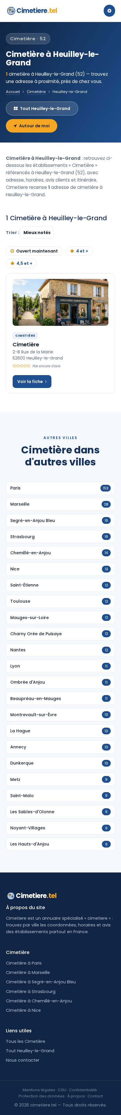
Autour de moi (34, 126)
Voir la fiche (30, 381)
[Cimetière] (60, 302)
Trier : (13, 232)
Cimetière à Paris (24, 963)
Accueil (13, 91)
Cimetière (36, 91)
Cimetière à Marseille (28, 972)
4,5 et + (24, 263)
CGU (62, 1090)
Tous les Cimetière (25, 1041)
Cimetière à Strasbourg (31, 991)
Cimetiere (36, 10)
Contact (95, 1096)
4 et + (82, 251)
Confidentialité (83, 1090)
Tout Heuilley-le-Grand (45, 108)
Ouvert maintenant (37, 251)
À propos (76, 1096)
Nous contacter (22, 1060)
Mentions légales (39, 1090)
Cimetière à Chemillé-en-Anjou (39, 1001)
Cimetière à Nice (23, 1010)
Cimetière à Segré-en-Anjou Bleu (41, 982)
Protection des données (42, 1096)
